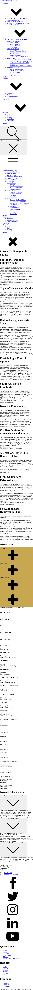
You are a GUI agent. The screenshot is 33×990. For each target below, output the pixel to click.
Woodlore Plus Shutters (16, 186)
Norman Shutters (11, 183)
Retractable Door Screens (13, 172)
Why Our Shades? (12, 206)
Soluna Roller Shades (16, 192)
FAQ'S (8, 116)
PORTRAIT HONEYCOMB (18, 52)
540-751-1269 (8, 873)
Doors (5, 950)
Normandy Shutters (15, 189)
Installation (6, 970)
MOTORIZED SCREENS (14, 20)
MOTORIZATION (15, 75)
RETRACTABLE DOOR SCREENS (17, 18)
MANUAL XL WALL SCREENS (16, 21)
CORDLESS (13, 73)
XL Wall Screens (11, 175)
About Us (6, 223)
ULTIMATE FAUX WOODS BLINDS (21, 61)
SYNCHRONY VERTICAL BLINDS (20, 59)
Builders (5, 217)
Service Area (10, 119)
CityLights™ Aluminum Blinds (18, 204)
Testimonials (6, 986)
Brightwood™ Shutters (16, 187)
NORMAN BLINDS (12, 58)
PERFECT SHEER (15, 55)
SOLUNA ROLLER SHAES (18, 50)
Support (5, 225)
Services (9, 114)
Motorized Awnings (12, 178)
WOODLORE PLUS (16, 44)
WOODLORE (14, 42)
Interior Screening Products (10, 179)
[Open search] (13, 132)
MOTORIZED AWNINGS (14, 24)
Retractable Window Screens (14, 176)
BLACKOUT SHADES (17, 69)
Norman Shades (11, 190)
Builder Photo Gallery (13, 94)
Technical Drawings (12, 96)
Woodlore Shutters (15, 184)
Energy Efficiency (15, 209)
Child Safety (13, 211)
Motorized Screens (12, 173)
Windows (5, 957)
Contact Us (6, 232)
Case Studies (6, 971)
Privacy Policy (11, 120)
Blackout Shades (14, 207)
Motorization (13, 214)
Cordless (12, 212)
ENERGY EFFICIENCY (17, 70)
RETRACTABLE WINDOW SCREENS (18, 23)
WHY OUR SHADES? (13, 67)
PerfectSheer (13, 197)
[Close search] (13, 148)
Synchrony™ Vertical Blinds (18, 200)
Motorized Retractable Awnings (11, 958)
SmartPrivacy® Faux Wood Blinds (19, 203)
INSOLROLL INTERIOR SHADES (17, 39)
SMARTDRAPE (14, 53)
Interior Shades (11, 181)
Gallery (5, 215)
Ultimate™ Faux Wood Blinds (18, 201)
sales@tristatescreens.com (11, 874)
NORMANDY (14, 47)
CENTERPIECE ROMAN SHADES (20, 56)
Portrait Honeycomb (15, 193)
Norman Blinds (11, 198)
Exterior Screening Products (10, 170)
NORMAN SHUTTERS (13, 41)
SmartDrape (13, 195)
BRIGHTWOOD (15, 45)
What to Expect (11, 93)
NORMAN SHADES (13, 49)
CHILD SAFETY (15, 72)
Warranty (9, 117)
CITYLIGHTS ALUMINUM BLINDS (21, 66)
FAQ (4, 974)
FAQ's (8, 228)
